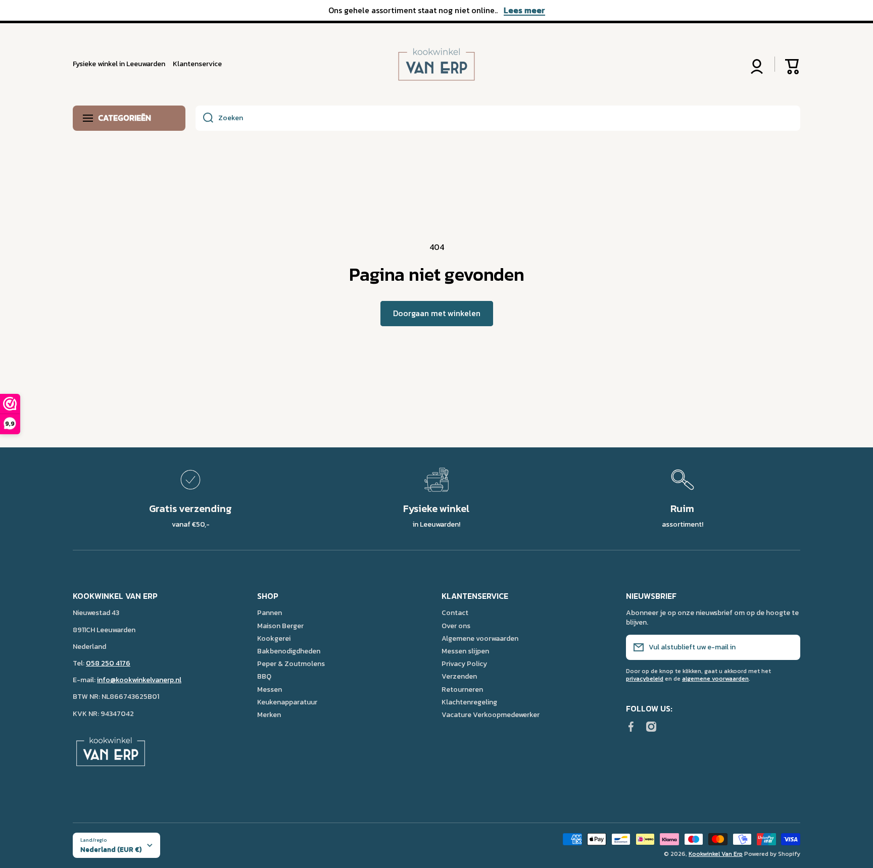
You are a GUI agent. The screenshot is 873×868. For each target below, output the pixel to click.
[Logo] (436, 64)
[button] (792, 64)
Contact (455, 612)
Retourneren (462, 689)
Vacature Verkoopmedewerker (491, 714)
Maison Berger (280, 626)
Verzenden (459, 676)
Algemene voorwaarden (480, 638)
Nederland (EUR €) (110, 849)
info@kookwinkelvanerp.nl (139, 680)
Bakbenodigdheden (288, 651)
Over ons (456, 626)
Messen (269, 689)
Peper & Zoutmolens (291, 663)
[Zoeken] (204, 118)
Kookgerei (273, 638)
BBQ (264, 676)
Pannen (269, 612)
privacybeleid (644, 678)
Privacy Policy (464, 663)
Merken (269, 714)
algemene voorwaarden (715, 678)
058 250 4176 (108, 663)
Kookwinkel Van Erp (716, 853)
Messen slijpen (465, 651)
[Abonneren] (787, 647)
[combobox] (498, 118)
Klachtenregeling (469, 702)
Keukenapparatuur (287, 702)
